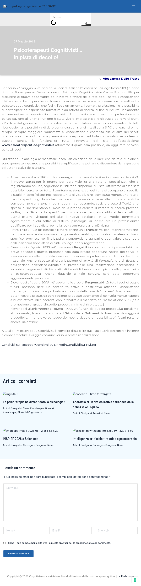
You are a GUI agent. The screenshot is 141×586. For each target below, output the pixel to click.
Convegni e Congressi (34, 445)
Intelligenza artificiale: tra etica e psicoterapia (105, 439)
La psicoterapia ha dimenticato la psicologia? (34, 402)
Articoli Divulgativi (12, 408)
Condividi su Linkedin (51, 344)
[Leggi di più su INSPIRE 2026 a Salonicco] (30, 430)
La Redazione (125, 576)
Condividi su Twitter (81, 344)
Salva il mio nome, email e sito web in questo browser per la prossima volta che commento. (59, 543)
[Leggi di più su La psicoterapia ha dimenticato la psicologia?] (10, 394)
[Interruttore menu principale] (134, 6)
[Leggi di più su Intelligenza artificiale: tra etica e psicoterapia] (103, 430)
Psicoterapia (37, 408)
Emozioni (98, 413)
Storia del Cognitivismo (30, 412)
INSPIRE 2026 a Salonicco (20, 439)
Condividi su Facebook (18, 344)
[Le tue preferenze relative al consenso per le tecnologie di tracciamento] (135, 580)
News (26, 408)
